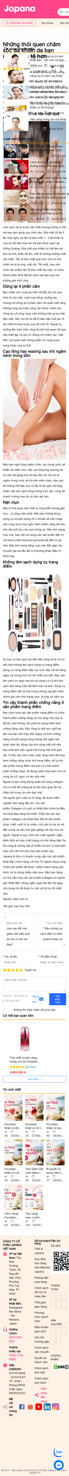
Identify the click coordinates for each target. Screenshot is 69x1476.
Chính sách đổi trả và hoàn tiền (41, 1292)
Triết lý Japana (39, 1250)
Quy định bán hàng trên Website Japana (42, 1265)
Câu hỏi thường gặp (41, 1339)
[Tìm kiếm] (61, 12)
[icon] (21, 1409)
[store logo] (20, 9)
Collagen (16, 808)
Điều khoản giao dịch (41, 1329)
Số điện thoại (48, 956)
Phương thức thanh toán (41, 1317)
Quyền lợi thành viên (41, 1360)
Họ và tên (11, 956)
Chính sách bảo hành (41, 1380)
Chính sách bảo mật (41, 1370)
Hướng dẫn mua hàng (41, 1279)
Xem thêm (33, 1079)
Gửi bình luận (57, 999)
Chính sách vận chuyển (41, 1349)
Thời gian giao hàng (40, 1304)
